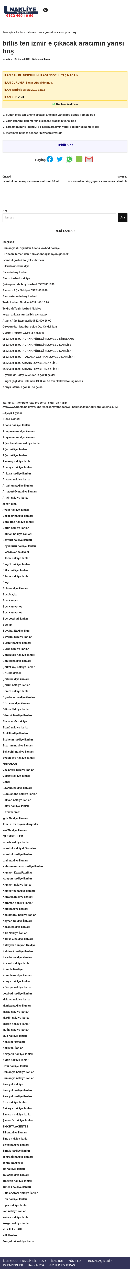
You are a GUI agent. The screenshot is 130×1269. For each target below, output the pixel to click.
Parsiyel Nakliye (13, 1084)
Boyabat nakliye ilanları (17, 636)
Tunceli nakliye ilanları (17, 1187)
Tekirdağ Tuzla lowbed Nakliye (22, 308)
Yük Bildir (75, 1260)
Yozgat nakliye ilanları (16, 1223)
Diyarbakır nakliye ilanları (19, 697)
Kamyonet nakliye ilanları (19, 890)
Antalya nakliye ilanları (17, 479)
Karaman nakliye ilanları (18, 902)
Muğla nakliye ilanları (16, 1029)
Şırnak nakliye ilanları (16, 1150)
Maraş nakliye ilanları (16, 1011)
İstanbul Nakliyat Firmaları (19, 848)
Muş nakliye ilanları (15, 1035)
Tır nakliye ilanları (14, 1168)
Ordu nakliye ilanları (15, 1066)
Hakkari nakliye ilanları (17, 800)
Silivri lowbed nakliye (16, 266)
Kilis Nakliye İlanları (15, 933)
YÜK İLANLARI (12, 1229)
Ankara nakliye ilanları (17, 473)
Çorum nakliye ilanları (16, 685)
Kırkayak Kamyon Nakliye (19, 945)
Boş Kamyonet (12, 606)
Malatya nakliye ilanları (17, 999)
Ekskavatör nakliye (15, 721)
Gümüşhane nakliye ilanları (20, 793)
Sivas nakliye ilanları (16, 1144)
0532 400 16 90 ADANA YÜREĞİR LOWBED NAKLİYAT (38, 350)
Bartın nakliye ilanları (16, 527)
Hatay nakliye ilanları (16, 806)
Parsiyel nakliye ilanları (17, 1090)
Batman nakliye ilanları (17, 534)
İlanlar (19, 32)
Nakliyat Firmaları (14, 1041)
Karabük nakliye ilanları (17, 896)
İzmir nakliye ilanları (15, 860)
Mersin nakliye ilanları (16, 1023)
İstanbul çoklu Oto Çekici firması (23, 260)
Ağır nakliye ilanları (15, 449)
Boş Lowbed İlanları (15, 618)
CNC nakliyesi (12, 673)
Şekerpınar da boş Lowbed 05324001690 (29, 284)
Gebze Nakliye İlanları (16, 775)
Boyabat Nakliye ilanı (16, 630)
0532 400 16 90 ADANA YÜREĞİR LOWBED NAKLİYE (37, 344)
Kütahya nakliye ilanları (17, 987)
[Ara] (45, 10)
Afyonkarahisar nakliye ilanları (22, 443)
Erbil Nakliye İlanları (15, 733)
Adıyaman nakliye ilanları (19, 437)
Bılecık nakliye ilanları (16, 576)
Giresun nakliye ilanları (17, 788)
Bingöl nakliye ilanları (16, 564)
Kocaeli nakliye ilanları (17, 963)
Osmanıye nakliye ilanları (18, 1078)
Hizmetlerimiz (11, 812)
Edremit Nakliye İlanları (17, 715)
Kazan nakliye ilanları (16, 927)
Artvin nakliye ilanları (16, 497)
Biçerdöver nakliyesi (16, 552)
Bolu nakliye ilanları (15, 588)
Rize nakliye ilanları (15, 1102)
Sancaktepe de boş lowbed (20, 296)
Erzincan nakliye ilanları (18, 739)
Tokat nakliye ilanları (16, 1175)
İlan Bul (57, 1260)
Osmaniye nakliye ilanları (18, 1072)
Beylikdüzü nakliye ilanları (19, 546)
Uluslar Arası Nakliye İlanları (20, 1193)
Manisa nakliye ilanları (17, 1005)
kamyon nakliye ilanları (17, 878)
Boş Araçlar (10, 594)
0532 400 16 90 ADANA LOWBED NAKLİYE (30, 363)
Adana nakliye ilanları (16, 425)
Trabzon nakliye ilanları (17, 1180)
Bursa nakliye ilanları (16, 648)
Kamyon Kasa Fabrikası (18, 872)
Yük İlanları (10, 1235)
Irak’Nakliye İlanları (15, 830)
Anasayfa (8, 32)
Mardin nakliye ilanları (16, 1017)
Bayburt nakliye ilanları (17, 540)
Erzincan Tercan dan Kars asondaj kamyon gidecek (36, 254)
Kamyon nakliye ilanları (17, 884)
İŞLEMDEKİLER (13, 836)
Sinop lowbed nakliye (16, 278)
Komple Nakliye (13, 969)
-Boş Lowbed (11, 419)
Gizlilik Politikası (62, 1265)
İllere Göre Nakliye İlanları (25, 1260)
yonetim (7, 59)
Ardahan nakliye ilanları (18, 485)
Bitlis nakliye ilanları (15, 570)
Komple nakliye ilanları (17, 975)
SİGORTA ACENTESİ (16, 1126)
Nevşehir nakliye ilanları (18, 1054)
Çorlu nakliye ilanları (16, 679)
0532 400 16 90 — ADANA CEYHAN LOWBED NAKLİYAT (39, 356)
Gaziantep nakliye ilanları (18, 769)
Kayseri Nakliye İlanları (17, 921)
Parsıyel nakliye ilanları (17, 1096)
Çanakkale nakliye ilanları (19, 654)
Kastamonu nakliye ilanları (19, 914)
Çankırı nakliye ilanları (17, 660)
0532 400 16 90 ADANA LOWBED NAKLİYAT (31, 369)
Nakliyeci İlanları (41, 59)
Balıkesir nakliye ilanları (18, 515)
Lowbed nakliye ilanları (17, 993)
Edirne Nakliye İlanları (16, 709)
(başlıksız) (9, 242)
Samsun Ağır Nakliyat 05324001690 (25, 290)
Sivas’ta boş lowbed (15, 272)
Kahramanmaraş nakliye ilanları (23, 866)
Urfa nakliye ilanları (15, 1199)
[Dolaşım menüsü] (54, 10)
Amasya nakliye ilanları (17, 467)
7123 (21, 97)
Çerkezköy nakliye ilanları (19, 667)
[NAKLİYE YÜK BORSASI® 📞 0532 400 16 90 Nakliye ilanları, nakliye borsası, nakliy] (22, 10)
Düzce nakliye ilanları (16, 703)
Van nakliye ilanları (14, 1211)
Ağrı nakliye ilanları (15, 455)
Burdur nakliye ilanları (17, 642)
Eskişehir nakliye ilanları (18, 751)
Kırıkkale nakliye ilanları (18, 939)
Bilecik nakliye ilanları (16, 558)
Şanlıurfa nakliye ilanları (18, 1120)
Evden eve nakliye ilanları (19, 757)
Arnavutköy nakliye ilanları (20, 491)
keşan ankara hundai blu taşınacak (25, 314)
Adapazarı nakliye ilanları (19, 431)
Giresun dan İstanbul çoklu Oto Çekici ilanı (30, 326)
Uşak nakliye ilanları (15, 1205)
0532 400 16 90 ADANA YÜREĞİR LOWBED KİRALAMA (38, 338)
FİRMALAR (10, 763)
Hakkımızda (36, 1265)
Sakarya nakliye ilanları (17, 1108)
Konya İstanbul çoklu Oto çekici (23, 387)
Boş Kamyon (11, 600)
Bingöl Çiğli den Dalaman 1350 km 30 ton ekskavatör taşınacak (43, 381)
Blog (6, 582)
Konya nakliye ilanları (16, 981)
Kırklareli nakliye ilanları (18, 951)
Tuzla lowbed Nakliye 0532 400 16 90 (26, 302)
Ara (5, 210)
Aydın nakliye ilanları (16, 509)
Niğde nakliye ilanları (16, 1060)
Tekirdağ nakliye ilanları (18, 1156)
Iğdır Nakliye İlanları (15, 818)
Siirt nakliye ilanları (15, 1132)
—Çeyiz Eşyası (12, 413)
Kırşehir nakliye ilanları (17, 957)
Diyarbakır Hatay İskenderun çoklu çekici (29, 375)
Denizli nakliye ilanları (16, 691)
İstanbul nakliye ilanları (17, 854)
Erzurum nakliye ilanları (17, 745)
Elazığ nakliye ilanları (16, 727)
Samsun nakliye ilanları (17, 1114)
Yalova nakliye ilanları (16, 1217)
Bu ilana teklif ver (66, 104)
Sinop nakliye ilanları (16, 1138)
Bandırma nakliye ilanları (18, 521)
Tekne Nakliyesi (13, 1162)
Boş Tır (7, 624)
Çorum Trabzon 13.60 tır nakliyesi (24, 332)
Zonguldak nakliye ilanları (19, 1241)
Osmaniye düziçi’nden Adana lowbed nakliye (31, 248)
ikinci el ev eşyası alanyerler (20, 824)
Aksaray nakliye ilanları (17, 461)
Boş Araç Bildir (100, 1260)
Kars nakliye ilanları (15, 908)
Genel (6, 781)
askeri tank (10, 503)
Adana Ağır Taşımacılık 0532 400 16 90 (27, 320)
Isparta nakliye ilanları (16, 842)
